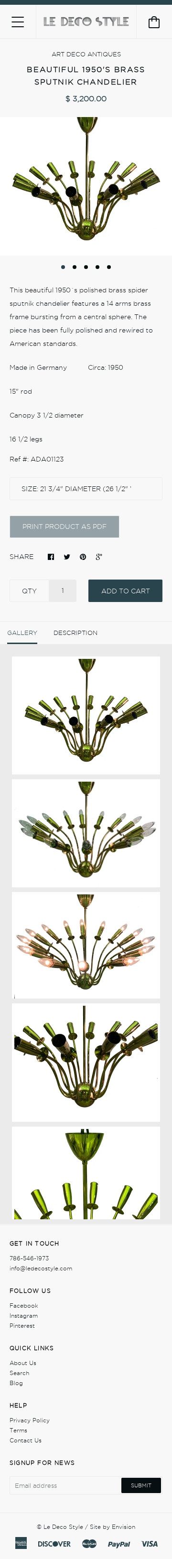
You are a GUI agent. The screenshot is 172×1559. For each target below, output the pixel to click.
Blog (16, 1383)
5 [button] (109, 267)
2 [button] (74, 267)
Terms (18, 1430)
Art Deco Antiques (86, 54)
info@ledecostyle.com (41, 1268)
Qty (29, 591)
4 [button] (97, 267)
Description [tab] (75, 632)
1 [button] (63, 267)
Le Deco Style (63, 1527)
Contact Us (26, 1440)
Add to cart (125, 591)
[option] (86, 186)
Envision (123, 1527)
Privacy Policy (30, 1420)
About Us (23, 1363)
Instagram (24, 1315)
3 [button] (86, 267)
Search (19, 1373)
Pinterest (22, 1325)
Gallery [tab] (22, 632)
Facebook (24, 1305)
